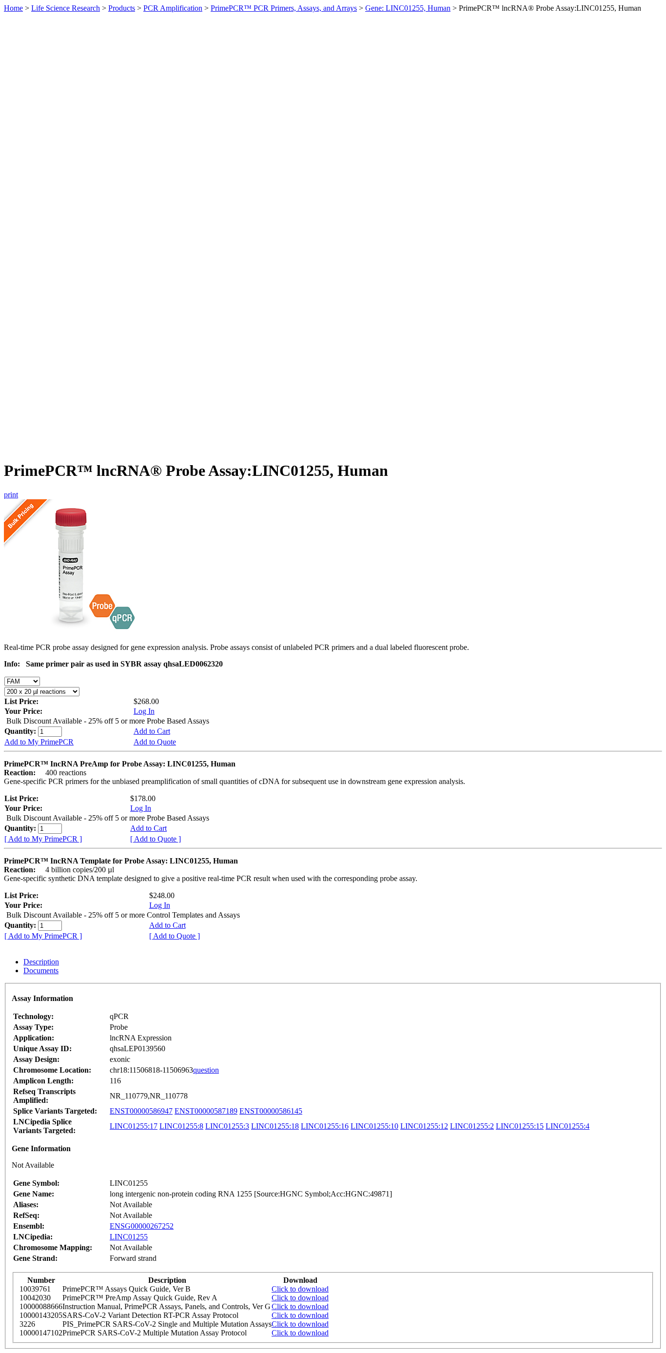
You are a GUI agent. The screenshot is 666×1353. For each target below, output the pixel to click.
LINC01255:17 (133, 1126)
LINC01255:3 (227, 1126)
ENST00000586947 (141, 1111)
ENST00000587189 (206, 1111)
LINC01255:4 (567, 1126)
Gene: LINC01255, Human (408, 8)
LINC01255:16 (325, 1126)
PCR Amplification (172, 8)
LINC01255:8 (181, 1126)
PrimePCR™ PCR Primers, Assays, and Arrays (284, 8)
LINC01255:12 (424, 1126)
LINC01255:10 (374, 1126)
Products (121, 8)
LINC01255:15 (520, 1126)
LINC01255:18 (275, 1126)
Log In (144, 711)
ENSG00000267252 (142, 1226)
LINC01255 (129, 1237)
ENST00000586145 (270, 1111)
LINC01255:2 (472, 1126)
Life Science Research (65, 8)
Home (13, 8)
